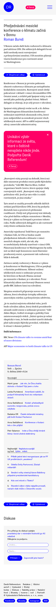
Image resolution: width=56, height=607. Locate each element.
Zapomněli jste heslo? (34, 558)
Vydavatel (16, 587)
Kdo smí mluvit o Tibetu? (22, 480)
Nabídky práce (28, 590)
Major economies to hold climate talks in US (30, 346)
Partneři (41, 592)
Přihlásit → (15, 558)
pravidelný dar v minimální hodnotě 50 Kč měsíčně (26, 534)
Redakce (26, 584)
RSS (46, 600)
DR (8, 7)
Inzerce (24, 592)
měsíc (24, 451)
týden (18, 451)
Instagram (34, 600)
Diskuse (15, 590)
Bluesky (14, 592)
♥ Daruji (30, 7)
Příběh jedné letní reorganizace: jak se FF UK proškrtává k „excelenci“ (27, 458)
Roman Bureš (14, 39)
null (32, 592)
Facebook (9, 600)
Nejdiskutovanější (26, 449)
